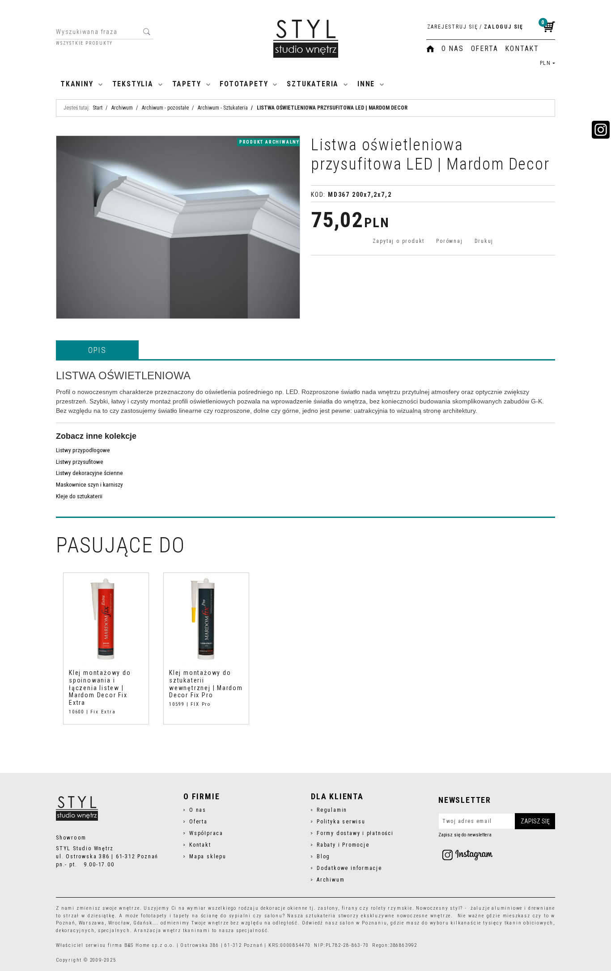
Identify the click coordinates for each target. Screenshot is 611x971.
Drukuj (484, 241)
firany (350, 908)
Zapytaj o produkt (398, 241)
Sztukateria (313, 84)
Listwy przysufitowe (79, 461)
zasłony (328, 908)
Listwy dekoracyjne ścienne (89, 473)
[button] (97, 349)
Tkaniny (76, 84)
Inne (366, 84)
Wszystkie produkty (84, 43)
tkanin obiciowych (529, 923)
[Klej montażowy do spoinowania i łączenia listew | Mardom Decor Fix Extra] (106, 619)
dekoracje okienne (284, 908)
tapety (182, 916)
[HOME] (430, 48)
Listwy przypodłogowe (83, 450)
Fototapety (244, 84)
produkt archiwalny (269, 142)
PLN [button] (545, 63)
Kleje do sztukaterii (79, 496)
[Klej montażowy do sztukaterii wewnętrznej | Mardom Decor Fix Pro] (206, 619)
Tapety (186, 84)
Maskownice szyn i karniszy (89, 484)
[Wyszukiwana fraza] (146, 32)
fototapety (154, 916)
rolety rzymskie (391, 908)
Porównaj (449, 241)
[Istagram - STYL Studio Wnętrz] (467, 854)
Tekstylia (132, 84)
